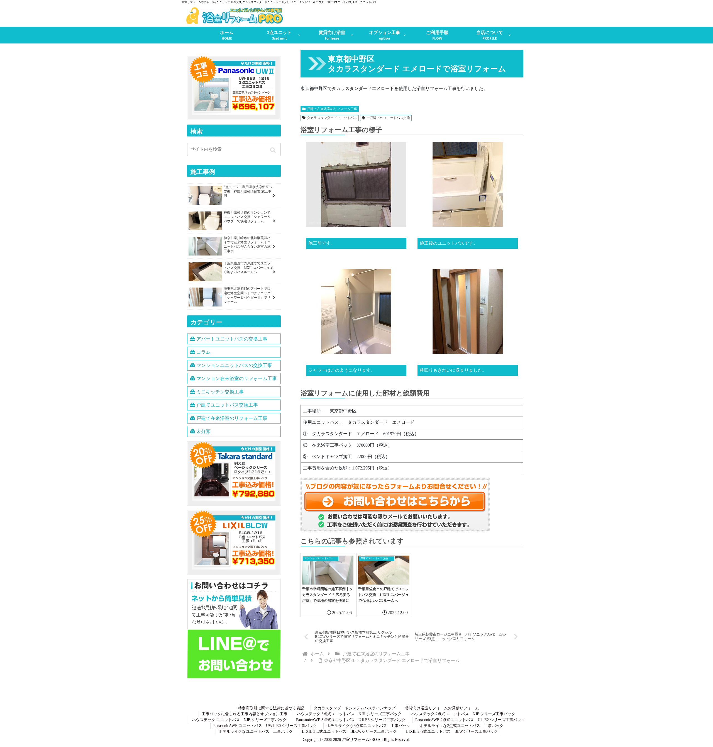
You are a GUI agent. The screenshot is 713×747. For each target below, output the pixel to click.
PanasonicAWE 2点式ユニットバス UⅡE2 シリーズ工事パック (470, 720)
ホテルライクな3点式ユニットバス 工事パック (368, 726)
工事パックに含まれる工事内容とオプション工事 (244, 714)
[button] (274, 150)
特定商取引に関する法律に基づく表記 (271, 708)
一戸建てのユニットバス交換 (388, 118)
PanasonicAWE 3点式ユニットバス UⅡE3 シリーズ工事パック (351, 720)
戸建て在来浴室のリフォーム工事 (332, 109)
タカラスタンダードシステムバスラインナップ (354, 708)
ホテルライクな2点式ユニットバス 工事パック (462, 726)
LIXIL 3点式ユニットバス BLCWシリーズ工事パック (349, 731)
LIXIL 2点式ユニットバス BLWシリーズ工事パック (452, 731)
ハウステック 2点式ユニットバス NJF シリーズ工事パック (463, 714)
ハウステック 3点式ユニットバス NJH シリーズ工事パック (349, 714)
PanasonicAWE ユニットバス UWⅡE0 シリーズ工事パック (265, 726)
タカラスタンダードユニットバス (332, 118)
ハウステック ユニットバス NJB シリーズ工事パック (239, 720)
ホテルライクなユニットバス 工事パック (256, 731)
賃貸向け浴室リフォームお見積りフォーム (442, 708)
